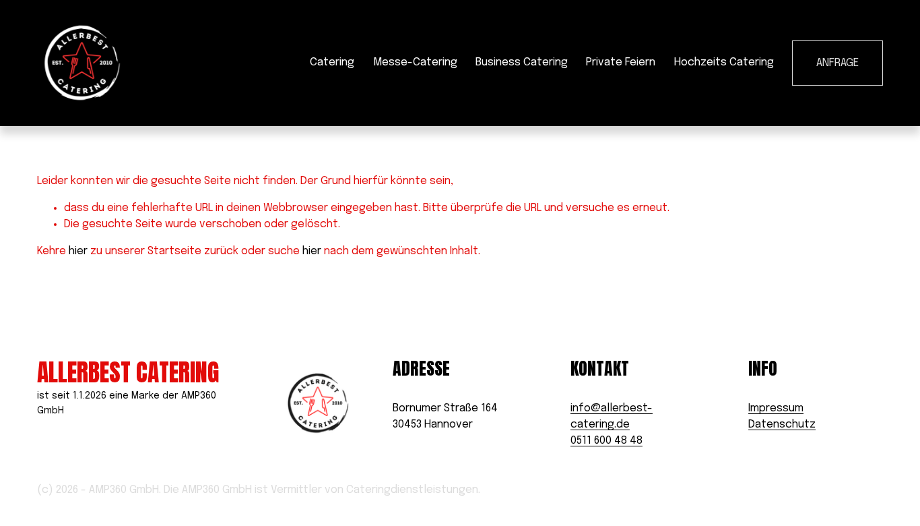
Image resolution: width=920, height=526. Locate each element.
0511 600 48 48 (606, 440)
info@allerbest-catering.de (611, 416)
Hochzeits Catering (724, 62)
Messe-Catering (415, 62)
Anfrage (837, 63)
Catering (332, 62)
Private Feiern (620, 62)
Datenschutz (782, 424)
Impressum (775, 408)
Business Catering (521, 62)
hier (78, 251)
